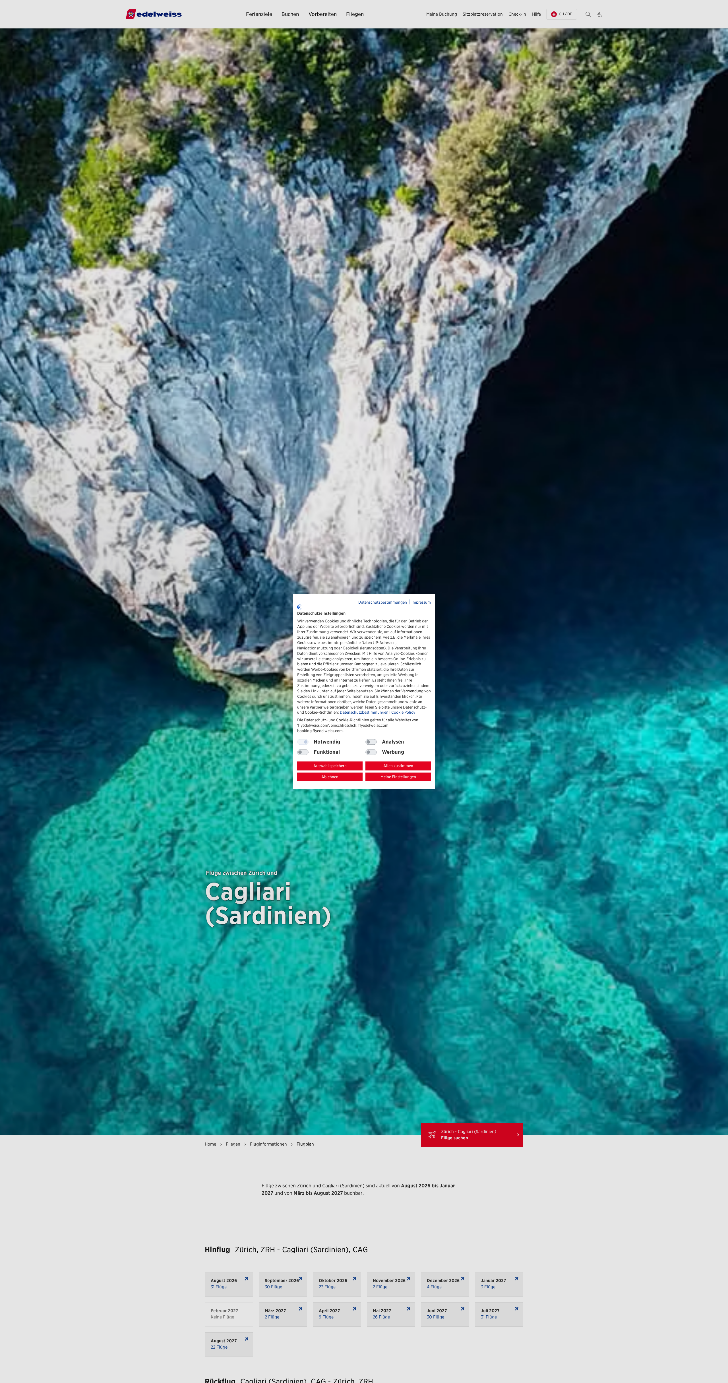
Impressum (421, 602)
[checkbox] (371, 742)
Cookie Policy (403, 712)
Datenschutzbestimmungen (382, 602)
